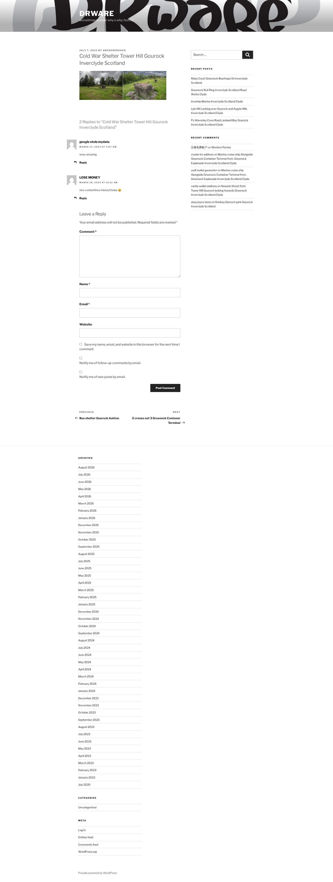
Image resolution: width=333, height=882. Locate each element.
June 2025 (84, 568)
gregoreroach (114, 50)
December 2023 (88, 698)
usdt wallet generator (204, 170)
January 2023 (86, 777)
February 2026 (87, 510)
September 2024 (88, 633)
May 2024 (84, 662)
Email (84, 304)
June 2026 (84, 481)
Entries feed (85, 837)
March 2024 (86, 676)
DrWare (96, 13)
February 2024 (87, 683)
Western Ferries (221, 147)
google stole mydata (94, 142)
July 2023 (84, 734)
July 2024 (84, 647)
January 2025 (86, 604)
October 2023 (87, 712)
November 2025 (88, 532)
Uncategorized (87, 807)
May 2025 (84, 575)
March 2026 (86, 503)
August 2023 (86, 727)
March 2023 (86, 763)
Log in (82, 830)
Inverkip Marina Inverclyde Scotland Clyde (217, 101)
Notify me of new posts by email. (102, 377)
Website (85, 324)
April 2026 (84, 496)
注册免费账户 (199, 147)
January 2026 (86, 517)
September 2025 (88, 546)
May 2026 (84, 489)
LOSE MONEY (89, 177)
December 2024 (88, 611)
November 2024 (88, 618)
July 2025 (84, 561)
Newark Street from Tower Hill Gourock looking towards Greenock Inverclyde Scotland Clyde (219, 190)
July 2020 (84, 784)
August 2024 (86, 640)
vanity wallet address (204, 186)
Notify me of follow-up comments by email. (110, 363)
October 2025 (87, 539)
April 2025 (84, 582)
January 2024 (86, 690)
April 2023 (84, 755)
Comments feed (88, 844)
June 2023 (84, 741)
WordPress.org (87, 851)
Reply (83, 162)
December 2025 (88, 525)
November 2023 (88, 705)
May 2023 (84, 748)
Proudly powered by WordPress (97, 872)
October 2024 (87, 626)
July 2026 (84, 474)
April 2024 (84, 669)
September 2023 (88, 719)
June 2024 (84, 654)
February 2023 (87, 770)
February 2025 (87, 597)
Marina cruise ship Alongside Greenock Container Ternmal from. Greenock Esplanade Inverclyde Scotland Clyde (222, 159)
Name (84, 284)
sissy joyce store (201, 202)
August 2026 (86, 467)
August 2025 (86, 554)
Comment (88, 232)
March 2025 (86, 590)
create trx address (202, 154)
